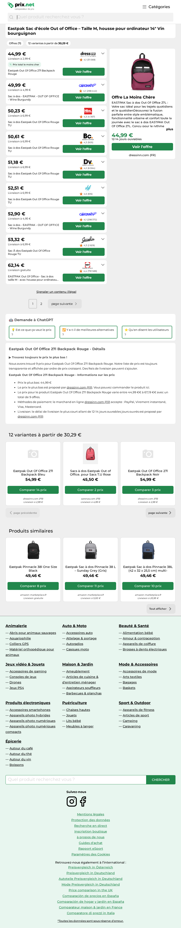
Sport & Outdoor (135, 703)
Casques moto (77, 649)
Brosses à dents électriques (145, 649)
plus (169, 129)
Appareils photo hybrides (29, 715)
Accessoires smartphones (29, 710)
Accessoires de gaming (28, 671)
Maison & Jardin (77, 664)
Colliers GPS (19, 644)
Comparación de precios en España (90, 896)
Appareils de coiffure (139, 644)
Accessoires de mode (140, 671)
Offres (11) (15, 43)
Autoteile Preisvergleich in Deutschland (91, 879)
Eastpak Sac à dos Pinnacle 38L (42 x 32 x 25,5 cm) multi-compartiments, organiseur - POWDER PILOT (148, 569)
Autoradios (74, 644)
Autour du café (21, 748)
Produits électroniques (28, 703)
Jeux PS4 (16, 688)
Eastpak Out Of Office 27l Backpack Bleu (33, 473)
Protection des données (90, 820)
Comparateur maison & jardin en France (91, 907)
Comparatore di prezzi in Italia (91, 913)
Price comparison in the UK (91, 890)
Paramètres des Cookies (91, 854)
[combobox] (94, 17)
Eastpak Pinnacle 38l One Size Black (33, 569)
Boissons (16, 765)
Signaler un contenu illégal (56, 291)
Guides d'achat (90, 843)
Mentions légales (90, 814)
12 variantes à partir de (48, 43)
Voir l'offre (142, 147)
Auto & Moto (74, 626)
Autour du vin (20, 759)
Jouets (71, 715)
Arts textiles (132, 677)
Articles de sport (136, 715)
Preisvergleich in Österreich (90, 867)
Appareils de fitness (138, 710)
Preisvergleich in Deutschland (90, 873)
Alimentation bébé (138, 633)
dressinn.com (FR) (79, 387)
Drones (15, 682)
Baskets (129, 688)
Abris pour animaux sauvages (32, 633)
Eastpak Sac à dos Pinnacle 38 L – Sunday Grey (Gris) (90, 569)
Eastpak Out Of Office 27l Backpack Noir (148, 473)
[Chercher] (11, 17)
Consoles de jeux (22, 677)
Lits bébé (73, 721)
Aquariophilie (20, 638)
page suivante (158, 512)
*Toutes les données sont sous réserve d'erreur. (91, 921)
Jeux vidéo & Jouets (25, 664)
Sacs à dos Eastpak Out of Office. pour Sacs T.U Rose (90, 473)
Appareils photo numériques (32, 721)
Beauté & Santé (134, 626)
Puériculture (74, 703)
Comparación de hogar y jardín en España (90, 902)
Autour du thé (20, 754)
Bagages (130, 682)
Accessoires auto (79, 633)
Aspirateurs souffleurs (83, 688)
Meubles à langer (80, 726)
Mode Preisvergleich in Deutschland (91, 884)
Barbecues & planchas (84, 693)
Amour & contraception (141, 638)
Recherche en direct (90, 826)
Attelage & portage (81, 638)
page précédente (25, 512)
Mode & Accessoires (138, 664)
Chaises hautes (78, 710)
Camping (130, 721)
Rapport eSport (90, 849)
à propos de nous (90, 837)
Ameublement (78, 671)
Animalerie (16, 626)
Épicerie (13, 741)
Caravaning (132, 726)
